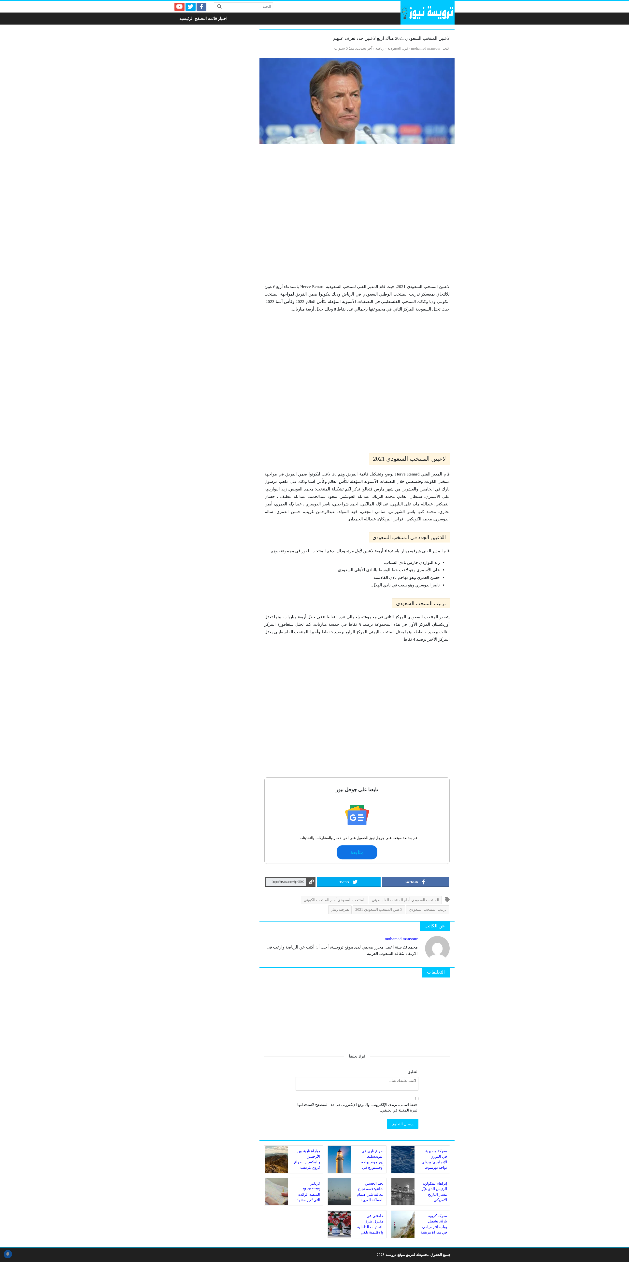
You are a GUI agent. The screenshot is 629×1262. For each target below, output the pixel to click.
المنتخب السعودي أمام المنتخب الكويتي (334, 900)
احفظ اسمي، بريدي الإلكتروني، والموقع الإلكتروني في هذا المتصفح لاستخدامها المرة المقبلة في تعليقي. (357, 1107)
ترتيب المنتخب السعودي (427, 909)
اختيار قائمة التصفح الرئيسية (203, 18)
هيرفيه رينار (340, 909)
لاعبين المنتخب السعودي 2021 (378, 909)
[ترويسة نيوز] (427, 13)
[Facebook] (202, 7)
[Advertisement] (357, 216)
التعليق (413, 1072)
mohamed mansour (426, 48)
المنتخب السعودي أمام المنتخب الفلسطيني (405, 900)
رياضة (379, 48)
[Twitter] (191, 7)
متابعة (357, 852)
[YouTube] (179, 7)
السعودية (394, 48)
